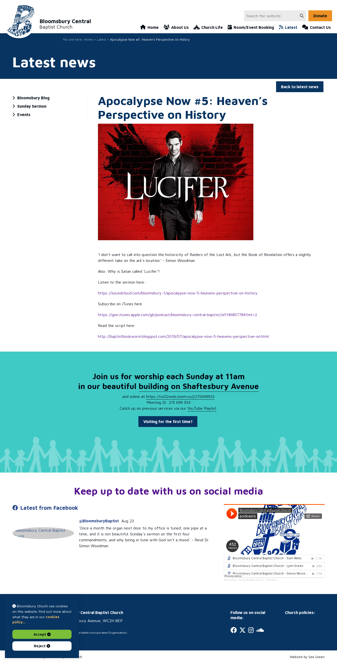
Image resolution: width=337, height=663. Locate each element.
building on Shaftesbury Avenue (199, 386)
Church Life (212, 27)
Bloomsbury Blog (33, 98)
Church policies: (300, 612)
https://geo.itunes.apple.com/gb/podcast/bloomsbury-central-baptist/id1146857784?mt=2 (177, 314)
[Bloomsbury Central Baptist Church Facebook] (43, 533)
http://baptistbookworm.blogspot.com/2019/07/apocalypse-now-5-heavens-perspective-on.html (183, 336)
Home (153, 27)
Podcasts (271, 579)
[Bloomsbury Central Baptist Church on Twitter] (242, 630)
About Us (180, 27)
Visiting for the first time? (167, 421)
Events (23, 114)
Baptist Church (65, 24)
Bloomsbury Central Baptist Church (243, 579)
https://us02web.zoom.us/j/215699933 (180, 396)
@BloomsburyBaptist (99, 521)
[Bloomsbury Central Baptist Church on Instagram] (251, 630)
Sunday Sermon (31, 106)
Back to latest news (299, 87)
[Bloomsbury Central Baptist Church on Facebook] (233, 630)
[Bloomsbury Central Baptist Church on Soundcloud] (260, 630)
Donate (320, 16)
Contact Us (320, 27)
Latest (291, 27)
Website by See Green (307, 657)
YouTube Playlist (201, 408)
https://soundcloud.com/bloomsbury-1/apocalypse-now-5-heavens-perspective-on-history (178, 293)
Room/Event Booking (254, 27)
